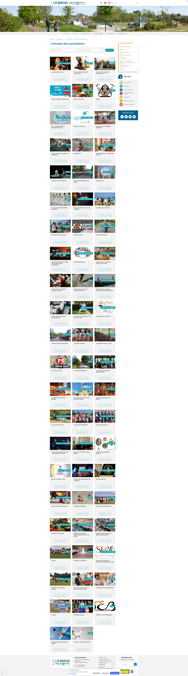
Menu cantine (128, 101)
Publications (102, 664)
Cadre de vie (111, 33)
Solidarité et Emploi (124, 52)
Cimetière (121, 69)
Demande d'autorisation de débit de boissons (128, 63)
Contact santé (129, 104)
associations (128, 90)
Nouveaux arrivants (104, 659)
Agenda (126, 86)
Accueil (65, 33)
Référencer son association (126, 61)
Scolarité (121, 49)
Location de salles (124, 66)
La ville (74, 33)
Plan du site (102, 666)
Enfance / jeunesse (124, 46)
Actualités (127, 82)
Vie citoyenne (85, 33)
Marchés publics (103, 662)
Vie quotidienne (98, 33)
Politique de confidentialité (106, 668)
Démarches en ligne (128, 93)
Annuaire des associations (125, 59)
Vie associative (68, 39)
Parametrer (105, 673)
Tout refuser (96, 673)
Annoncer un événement (125, 65)
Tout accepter (115, 673)
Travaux (126, 97)
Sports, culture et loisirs (125, 55)
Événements (123, 33)
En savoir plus (72, 673)
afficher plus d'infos (60, 79)
